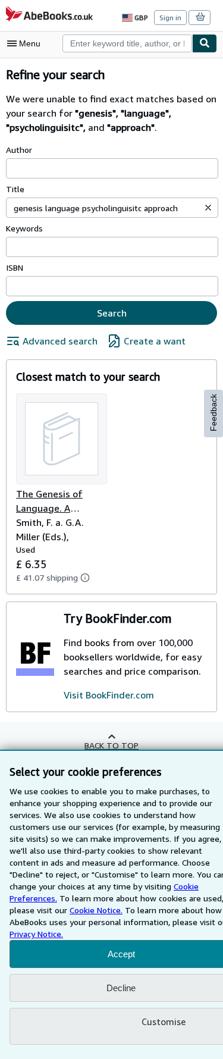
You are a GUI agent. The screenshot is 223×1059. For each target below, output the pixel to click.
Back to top (111, 745)
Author (19, 150)
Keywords (24, 228)
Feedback (213, 412)
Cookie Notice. (96, 910)
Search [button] (112, 313)
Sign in (170, 17)
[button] (208, 207)
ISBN (14, 267)
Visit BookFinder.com (109, 695)
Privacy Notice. (36, 934)
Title (15, 189)
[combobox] (127, 43)
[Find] (204, 43)
